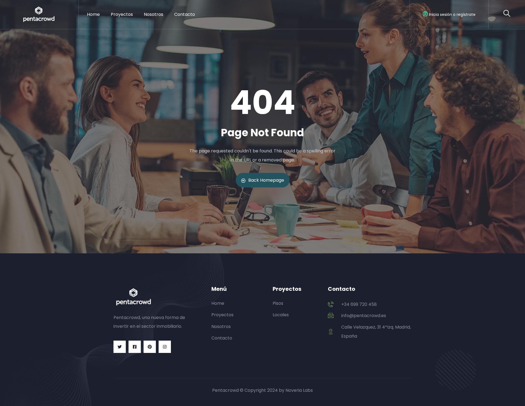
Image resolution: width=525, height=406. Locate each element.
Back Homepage (266, 180)
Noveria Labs (299, 390)
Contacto (184, 14)
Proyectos (122, 14)
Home (93, 14)
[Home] (39, 14)
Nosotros (153, 14)
